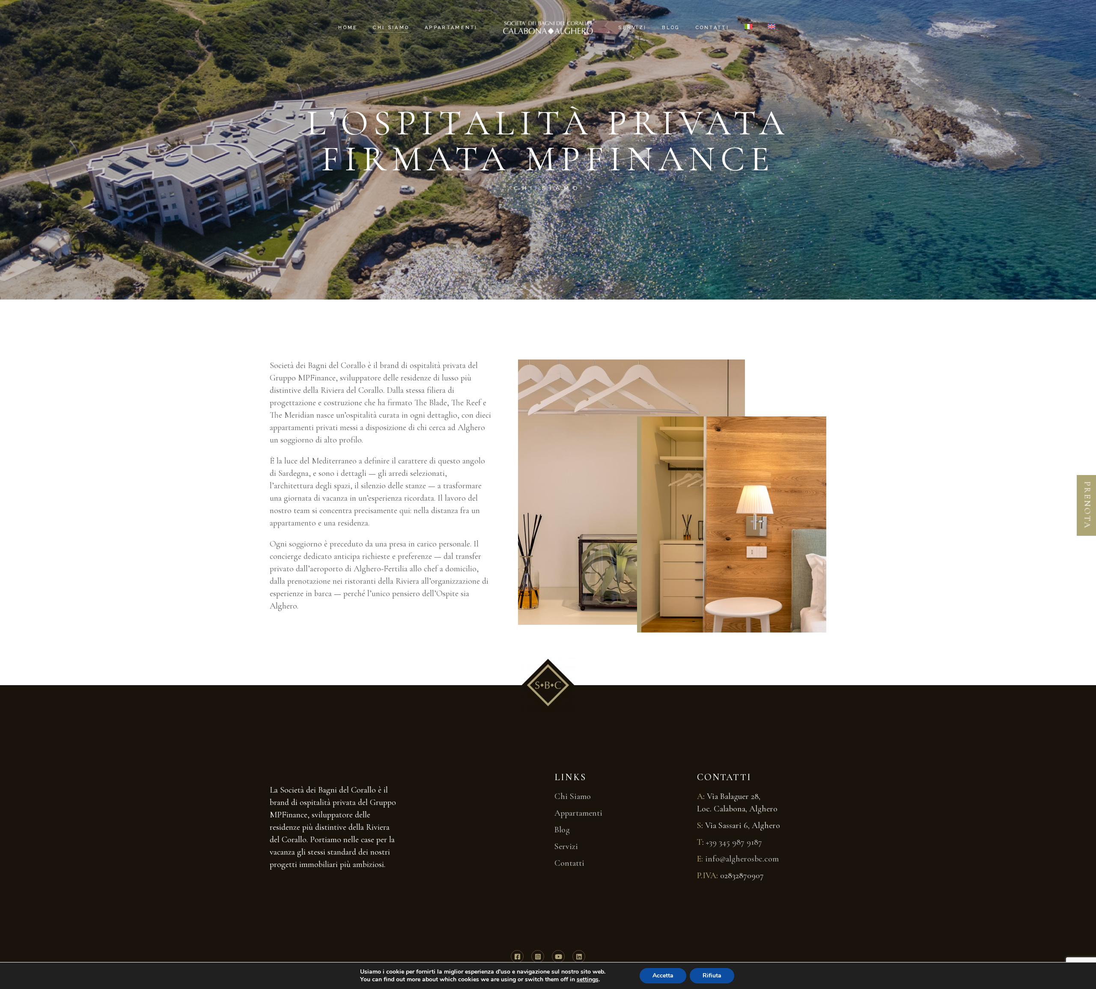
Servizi (566, 846)
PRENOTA (1087, 505)
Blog (562, 830)
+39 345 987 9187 (734, 842)
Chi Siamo (572, 796)
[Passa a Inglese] (771, 28)
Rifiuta (712, 975)
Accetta (662, 975)
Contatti (569, 863)
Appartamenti (578, 813)
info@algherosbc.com (742, 859)
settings (588, 979)
